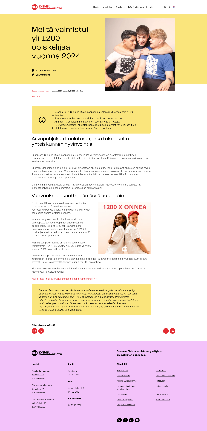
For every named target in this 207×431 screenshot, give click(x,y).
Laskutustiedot (123, 375)
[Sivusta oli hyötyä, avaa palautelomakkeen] (34, 331)
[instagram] (119, 420)
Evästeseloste (162, 386)
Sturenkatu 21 (38, 389)
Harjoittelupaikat (163, 399)
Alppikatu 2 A (38, 374)
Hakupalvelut (123, 394)
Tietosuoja (160, 381)
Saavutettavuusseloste (165, 375)
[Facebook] (166, 331)
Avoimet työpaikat (125, 399)
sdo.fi (78, 309)
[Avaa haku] (165, 7)
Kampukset (161, 370)
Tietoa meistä (162, 394)
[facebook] (125, 420)
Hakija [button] (96, 7)
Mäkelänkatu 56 (39, 403)
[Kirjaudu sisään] (170, 7)
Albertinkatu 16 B (76, 388)
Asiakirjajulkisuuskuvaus (127, 381)
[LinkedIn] (172, 331)
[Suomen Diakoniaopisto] (47, 7)
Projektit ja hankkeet (126, 404)
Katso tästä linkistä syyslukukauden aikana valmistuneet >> (64, 278)
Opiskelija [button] (120, 7)
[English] (174, 7)
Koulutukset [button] (107, 7)
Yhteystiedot (122, 370)
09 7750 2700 (74, 405)
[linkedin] (131, 420)
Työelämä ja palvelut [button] (137, 7)
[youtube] (137, 420)
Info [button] (151, 7)
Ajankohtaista (44, 91)
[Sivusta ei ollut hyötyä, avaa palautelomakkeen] (41, 331)
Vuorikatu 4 (73, 371)
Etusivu (34, 91)
